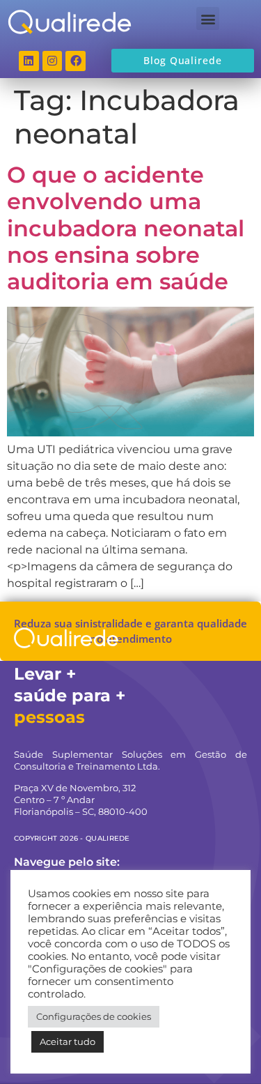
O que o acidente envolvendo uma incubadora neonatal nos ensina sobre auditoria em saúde (125, 228)
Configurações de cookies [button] (93, 1016)
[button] (207, 18)
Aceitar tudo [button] (67, 1041)
